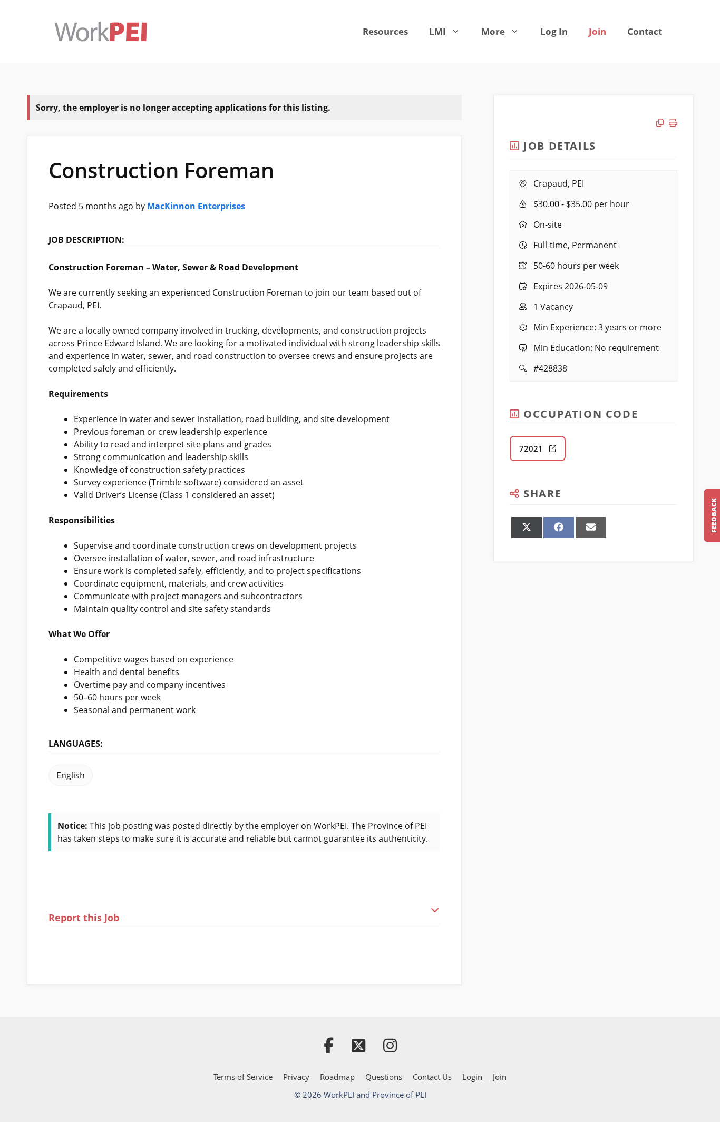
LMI (437, 31)
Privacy (296, 1076)
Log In (554, 31)
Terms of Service (243, 1076)
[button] (244, 910)
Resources (385, 31)
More (493, 31)
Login (472, 1076)
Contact (644, 31)
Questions (383, 1076)
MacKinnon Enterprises (196, 206)
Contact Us (432, 1076)
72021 (534, 448)
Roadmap (337, 1076)
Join (597, 31)
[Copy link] (662, 123)
